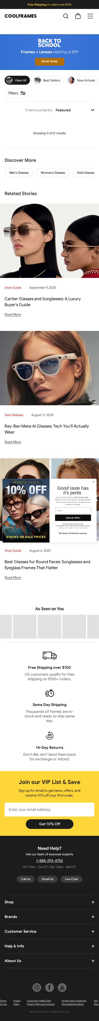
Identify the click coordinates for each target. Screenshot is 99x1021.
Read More (13, 314)
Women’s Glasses (53, 173)
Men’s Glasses (19, 173)
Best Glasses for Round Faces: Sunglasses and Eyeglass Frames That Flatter (47, 564)
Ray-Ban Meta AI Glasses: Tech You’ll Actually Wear (47, 429)
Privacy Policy (17, 1002)
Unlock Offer (73, 517)
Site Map (96, 1002)
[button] (25, 626)
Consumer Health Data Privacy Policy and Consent (41, 1002)
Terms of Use (3, 1002)
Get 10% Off (49, 824)
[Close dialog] (93, 482)
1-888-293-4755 (49, 861)
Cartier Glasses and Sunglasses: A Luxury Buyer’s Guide (43, 301)
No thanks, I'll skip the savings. (73, 533)
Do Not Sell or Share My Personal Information (74, 1002)
